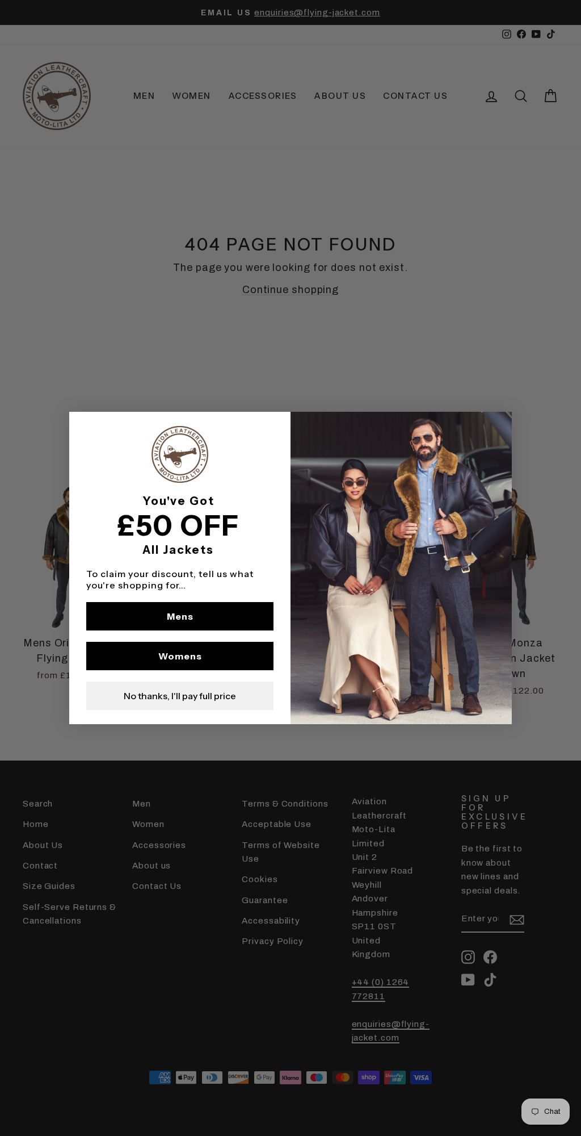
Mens (180, 616)
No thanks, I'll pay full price (180, 695)
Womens (180, 656)
